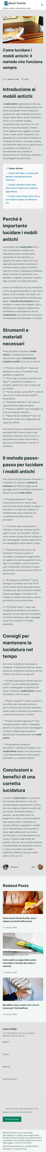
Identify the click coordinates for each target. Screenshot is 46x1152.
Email (6, 1054)
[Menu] (42, 5)
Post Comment (12, 1119)
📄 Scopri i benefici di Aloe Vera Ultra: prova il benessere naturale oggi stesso (22, 188)
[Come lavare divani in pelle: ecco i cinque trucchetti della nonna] (23, 902)
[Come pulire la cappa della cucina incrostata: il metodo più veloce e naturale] (23, 944)
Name (6, 1042)
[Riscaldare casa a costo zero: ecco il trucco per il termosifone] (23, 989)
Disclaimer (7, 1149)
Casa (26, 79)
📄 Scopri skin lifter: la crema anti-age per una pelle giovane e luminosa (22, 176)
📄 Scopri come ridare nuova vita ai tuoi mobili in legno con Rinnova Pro (23, 199)
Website (6, 1066)
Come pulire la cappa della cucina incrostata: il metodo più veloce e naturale (19, 963)
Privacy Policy (20, 1149)
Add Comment (10, 1079)
